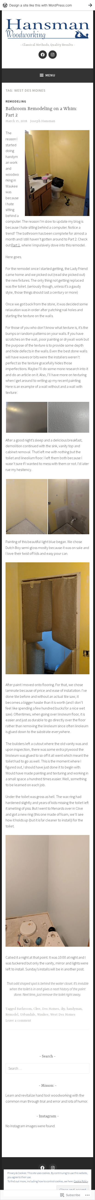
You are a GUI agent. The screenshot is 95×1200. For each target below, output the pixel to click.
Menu (50, 75)
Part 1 (15, 245)
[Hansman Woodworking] (42, 54)
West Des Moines (62, 1014)
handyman (74, 1009)
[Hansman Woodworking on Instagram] (52, 54)
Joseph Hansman (42, 121)
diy (63, 1009)
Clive (36, 1009)
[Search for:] (47, 1068)
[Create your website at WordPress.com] (47, 5)
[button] (27, 417)
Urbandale (27, 1014)
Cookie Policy (81, 1181)
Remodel (12, 1014)
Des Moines (50, 1009)
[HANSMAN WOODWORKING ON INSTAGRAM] (52, 1167)
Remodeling (16, 101)
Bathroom (24, 1009)
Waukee (42, 1014)
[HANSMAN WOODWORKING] (42, 1167)
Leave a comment (18, 1020)
